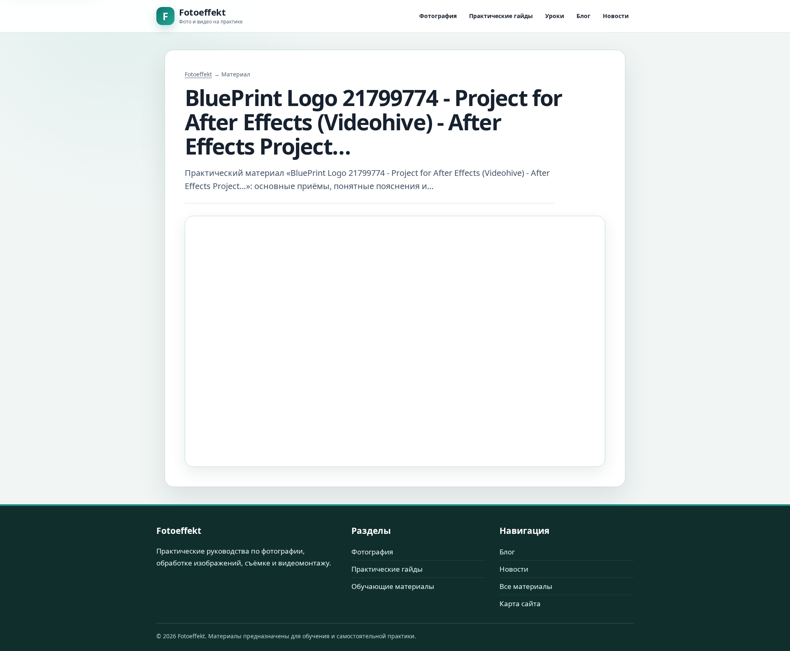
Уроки (554, 16)
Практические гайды (501, 16)
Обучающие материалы (392, 586)
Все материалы (526, 586)
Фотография (438, 16)
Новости (616, 16)
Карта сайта (520, 603)
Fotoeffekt (198, 74)
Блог (583, 16)
